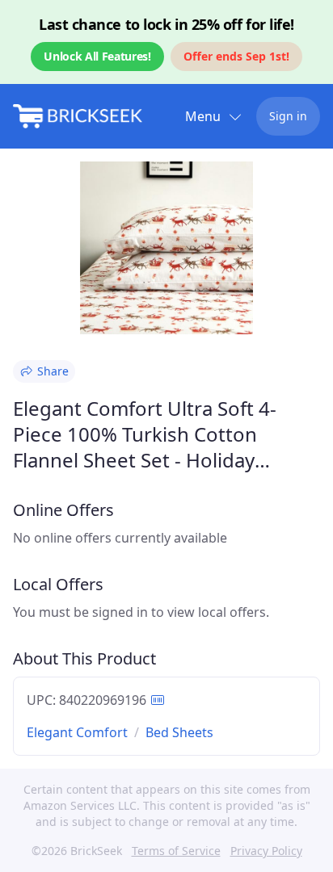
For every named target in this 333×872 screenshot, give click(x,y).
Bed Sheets (179, 732)
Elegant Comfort (77, 732)
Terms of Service (176, 850)
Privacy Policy (266, 850)
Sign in (288, 116)
